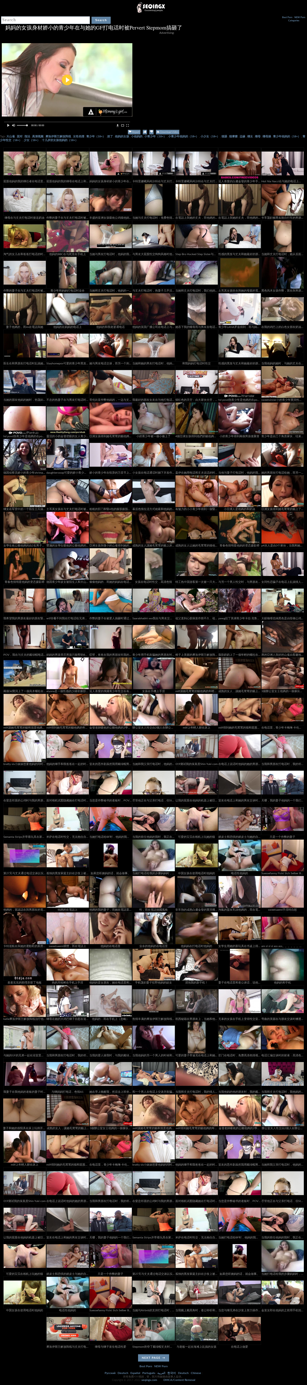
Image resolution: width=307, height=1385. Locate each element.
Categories (293, 21)
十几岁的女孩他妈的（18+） (60, 140)
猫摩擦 (233, 136)
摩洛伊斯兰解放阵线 (58, 136)
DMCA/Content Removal (179, 1380)
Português (148, 1373)
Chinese (196, 1373)
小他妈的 (136, 136)
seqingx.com (149, 1380)
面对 (20, 136)
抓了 (110, 136)
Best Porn (287, 17)
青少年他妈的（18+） (287, 136)
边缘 (242, 136)
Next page (151, 1357)
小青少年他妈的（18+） (183, 136)
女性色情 (78, 136)
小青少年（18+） (155, 136)
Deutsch (123, 1373)
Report (135, 132)
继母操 (267, 136)
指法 (27, 136)
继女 (250, 136)
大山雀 (10, 136)
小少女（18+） (210, 136)
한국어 (171, 1373)
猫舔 (224, 136)
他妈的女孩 (122, 136)
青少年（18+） (95, 136)
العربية (161, 1373)
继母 (258, 136)
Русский (110, 1373)
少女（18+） (32, 140)
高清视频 (38, 136)
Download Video (169, 132)
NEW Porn (299, 17)
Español (135, 1373)
